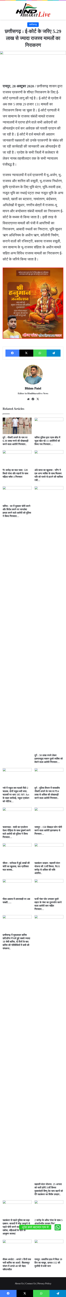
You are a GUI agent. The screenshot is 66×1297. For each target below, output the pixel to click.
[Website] (28, 399)
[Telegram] (54, 353)
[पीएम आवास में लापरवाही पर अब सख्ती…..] (17, 887)
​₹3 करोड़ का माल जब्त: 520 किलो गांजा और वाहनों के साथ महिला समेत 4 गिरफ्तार (15, 473)
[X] (26, 353)
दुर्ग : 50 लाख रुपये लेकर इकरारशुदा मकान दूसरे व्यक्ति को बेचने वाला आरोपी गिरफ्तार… (48, 758)
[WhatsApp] (40, 353)
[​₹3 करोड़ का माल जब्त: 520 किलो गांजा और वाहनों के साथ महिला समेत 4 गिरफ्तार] (17, 458)
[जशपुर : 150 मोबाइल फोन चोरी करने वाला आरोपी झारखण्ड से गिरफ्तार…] (49, 815)
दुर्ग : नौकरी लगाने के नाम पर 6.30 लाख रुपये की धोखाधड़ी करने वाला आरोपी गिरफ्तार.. (15, 441)
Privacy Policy (44, 1283)
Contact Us (30, 1283)
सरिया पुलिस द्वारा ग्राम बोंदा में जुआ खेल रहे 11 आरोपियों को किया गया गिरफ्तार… (47, 441)
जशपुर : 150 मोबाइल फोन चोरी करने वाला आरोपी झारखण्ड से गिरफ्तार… (48, 830)
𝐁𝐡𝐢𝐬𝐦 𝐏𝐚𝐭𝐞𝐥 (33, 388)
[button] (58, 1227)
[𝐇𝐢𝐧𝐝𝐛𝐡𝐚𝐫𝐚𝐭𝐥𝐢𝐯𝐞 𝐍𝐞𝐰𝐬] (33, 10)
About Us (19, 1283)
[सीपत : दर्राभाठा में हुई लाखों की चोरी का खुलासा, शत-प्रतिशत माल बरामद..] (17, 851)
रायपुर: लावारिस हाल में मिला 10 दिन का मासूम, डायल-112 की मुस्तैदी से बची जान (48, 1262)
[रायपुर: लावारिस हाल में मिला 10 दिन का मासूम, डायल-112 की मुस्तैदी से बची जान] (49, 1248)
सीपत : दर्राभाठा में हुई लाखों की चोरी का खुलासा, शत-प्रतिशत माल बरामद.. (16, 866)
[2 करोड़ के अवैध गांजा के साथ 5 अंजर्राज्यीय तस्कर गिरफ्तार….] (49, 1208)
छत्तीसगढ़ (33, 24)
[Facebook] (12, 353)
